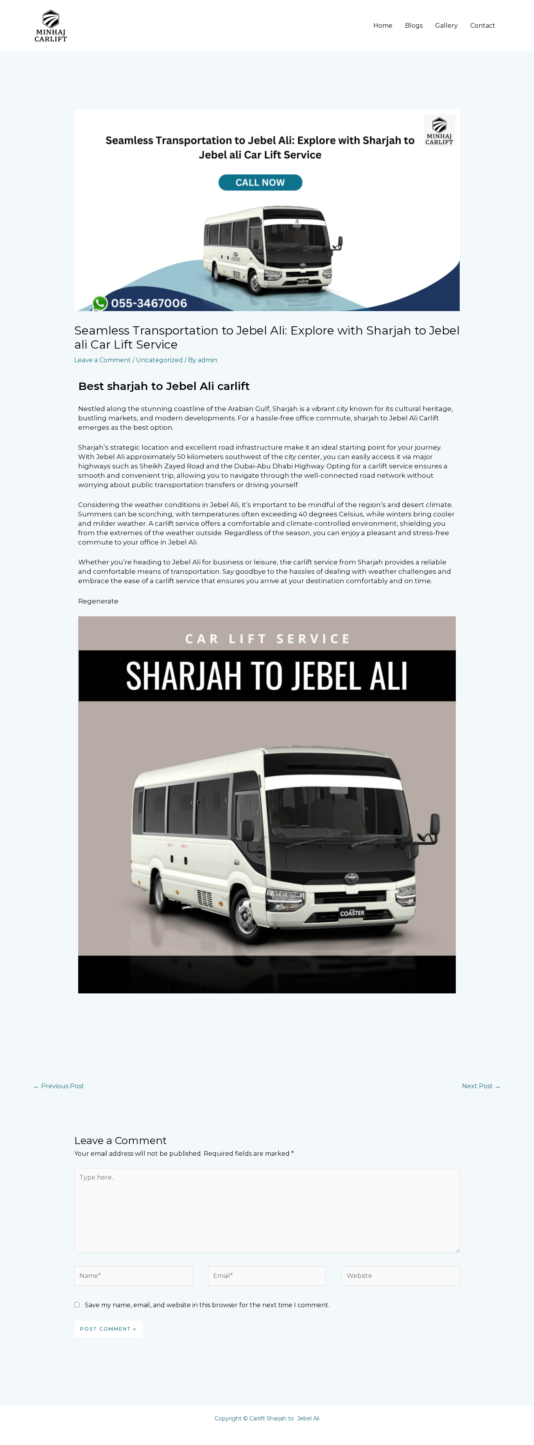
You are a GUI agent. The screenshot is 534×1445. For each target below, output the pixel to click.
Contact (482, 25)
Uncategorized (159, 360)
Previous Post (58, 1086)
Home (382, 25)
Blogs (414, 25)
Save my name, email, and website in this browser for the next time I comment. (207, 1305)
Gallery (446, 25)
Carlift (233, 386)
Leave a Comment (102, 360)
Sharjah (129, 386)
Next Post (481, 1086)
